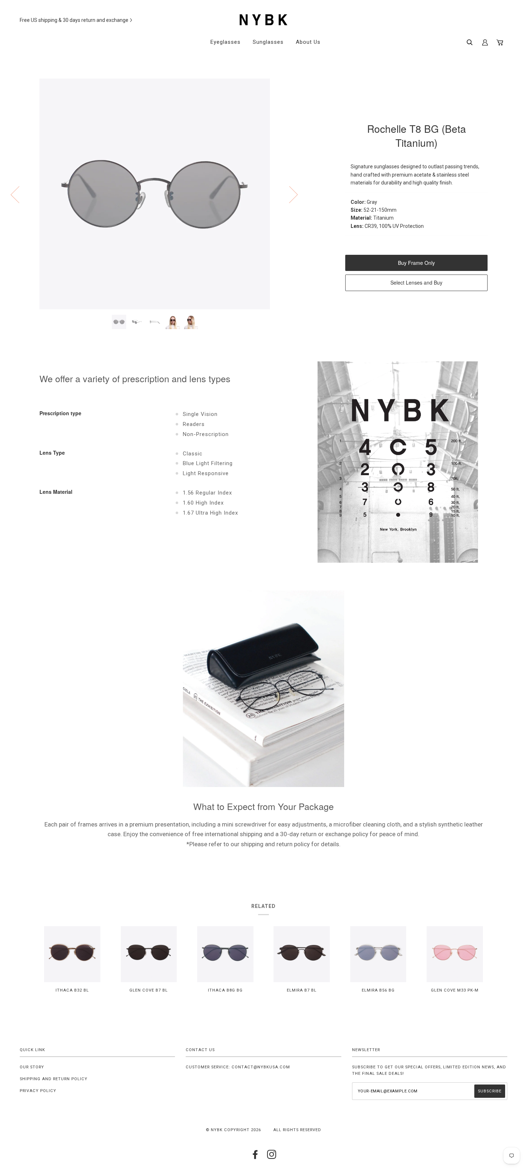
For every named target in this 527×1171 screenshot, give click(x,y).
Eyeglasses (225, 42)
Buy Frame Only (416, 262)
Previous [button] (19, 194)
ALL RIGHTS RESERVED (297, 1130)
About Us (308, 42)
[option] (154, 194)
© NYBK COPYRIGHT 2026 (233, 1130)
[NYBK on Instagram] (272, 1156)
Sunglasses (268, 42)
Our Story (32, 1067)
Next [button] (289, 194)
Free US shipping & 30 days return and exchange (74, 20)
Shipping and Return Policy (53, 1079)
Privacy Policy (38, 1090)
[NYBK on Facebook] (255, 1156)
